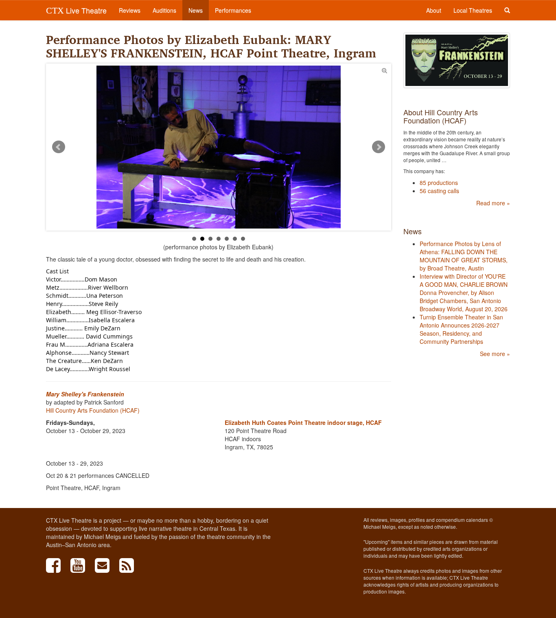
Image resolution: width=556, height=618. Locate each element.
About (433, 10)
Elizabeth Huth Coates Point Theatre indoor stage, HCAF (303, 422)
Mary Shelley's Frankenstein (85, 394)
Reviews (129, 10)
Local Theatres (472, 10)
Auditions (164, 10)
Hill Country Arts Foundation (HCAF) (93, 410)
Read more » (493, 203)
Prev (58, 147)
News (195, 10)
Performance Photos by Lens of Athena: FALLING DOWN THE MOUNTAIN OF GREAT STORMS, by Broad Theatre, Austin (464, 256)
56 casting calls (439, 191)
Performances (233, 10)
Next (378, 147)
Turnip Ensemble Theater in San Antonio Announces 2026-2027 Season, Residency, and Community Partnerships (461, 329)
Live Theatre (76, 10)
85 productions (439, 182)
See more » (495, 354)
